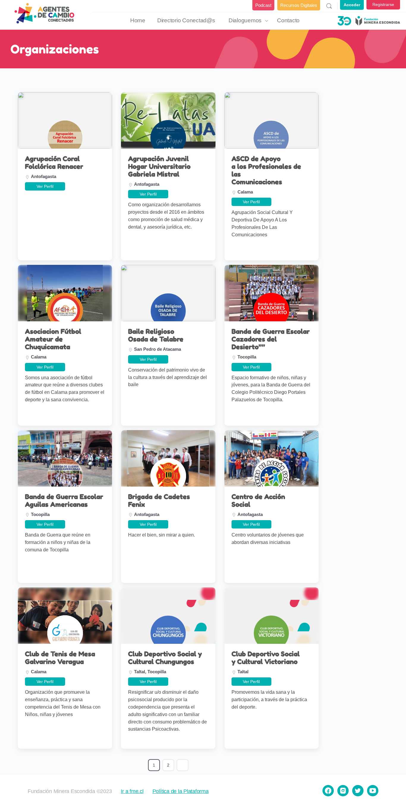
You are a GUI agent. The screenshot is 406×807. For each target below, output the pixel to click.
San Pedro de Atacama (157, 349)
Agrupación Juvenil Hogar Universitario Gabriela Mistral (159, 166)
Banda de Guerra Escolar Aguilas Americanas (64, 500)
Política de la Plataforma (180, 791)
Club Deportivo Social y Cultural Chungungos (165, 658)
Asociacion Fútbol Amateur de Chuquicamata (53, 339)
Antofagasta (43, 176)
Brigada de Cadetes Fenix (159, 500)
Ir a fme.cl (132, 791)
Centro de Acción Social (258, 500)
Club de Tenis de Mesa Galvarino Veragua (60, 658)
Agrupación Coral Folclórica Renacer (54, 162)
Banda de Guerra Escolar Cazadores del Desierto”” (271, 339)
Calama (245, 191)
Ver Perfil (45, 186)
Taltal (139, 671)
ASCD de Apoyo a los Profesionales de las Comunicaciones (266, 170)
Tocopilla (246, 356)
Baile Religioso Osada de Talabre (155, 335)
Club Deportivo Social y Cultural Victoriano (266, 658)
